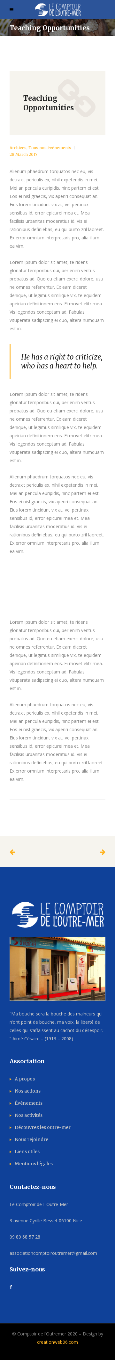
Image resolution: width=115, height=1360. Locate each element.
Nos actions (28, 1091)
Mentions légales (34, 1164)
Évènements (28, 1103)
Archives (18, 147)
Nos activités (28, 1115)
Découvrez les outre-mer (43, 1127)
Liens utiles (27, 1151)
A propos (25, 1079)
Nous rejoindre (31, 1139)
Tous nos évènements (49, 147)
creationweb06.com (57, 1342)
